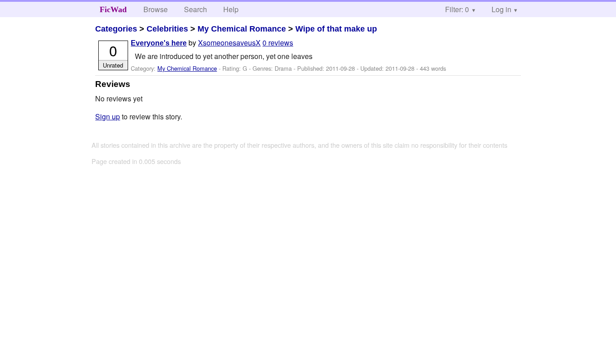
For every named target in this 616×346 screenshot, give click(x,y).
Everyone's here (159, 43)
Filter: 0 (457, 9)
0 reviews (277, 42)
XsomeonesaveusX (229, 42)
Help (231, 9)
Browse (155, 9)
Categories (116, 28)
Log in (501, 9)
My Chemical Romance (242, 28)
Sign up (107, 116)
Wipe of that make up (336, 28)
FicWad (113, 9)
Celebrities (167, 28)
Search (195, 9)
